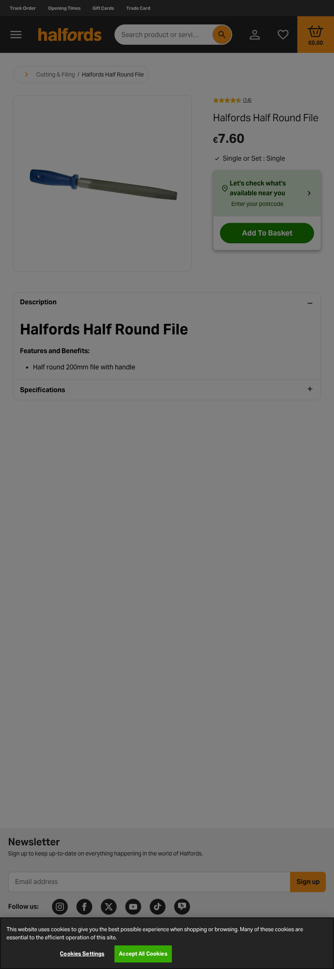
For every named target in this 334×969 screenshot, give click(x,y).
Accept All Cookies (143, 953)
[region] (167, 943)
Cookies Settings (82, 953)
